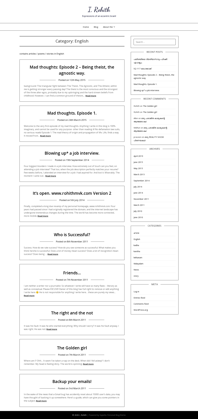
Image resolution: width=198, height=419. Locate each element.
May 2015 (138, 168)
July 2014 (138, 186)
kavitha (137, 251)
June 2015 (138, 162)
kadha (136, 245)
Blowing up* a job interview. (72, 153)
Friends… (72, 273)
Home (86, 27)
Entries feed (139, 297)
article (136, 233)
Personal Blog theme (116, 415)
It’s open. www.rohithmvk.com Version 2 (72, 193)
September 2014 (142, 180)
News (136, 269)
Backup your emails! (71, 381)
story (136, 275)
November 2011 (141, 199)
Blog (96, 27)
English (137, 239)
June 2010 (138, 217)
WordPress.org (141, 309)
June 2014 (138, 192)
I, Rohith (99, 9)
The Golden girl (72, 348)
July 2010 (138, 211)
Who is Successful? (72, 234)
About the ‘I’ (109, 27)
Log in (136, 291)
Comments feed (141, 303)
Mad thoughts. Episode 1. (72, 113)
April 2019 (138, 156)
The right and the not (72, 313)
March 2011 (139, 205)
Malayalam (138, 263)
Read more (91, 95)
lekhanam (138, 257)
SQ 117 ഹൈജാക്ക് (142, 68)
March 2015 (139, 174)
